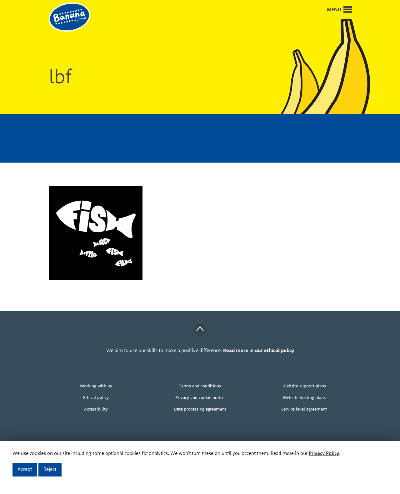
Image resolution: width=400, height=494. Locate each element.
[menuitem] (95, 386)
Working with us (96, 386)
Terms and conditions (200, 386)
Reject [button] (50, 469)
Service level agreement (304, 409)
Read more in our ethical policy (258, 350)
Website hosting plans (304, 397)
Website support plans (304, 386)
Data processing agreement (200, 409)
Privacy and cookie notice (199, 397)
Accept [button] (25, 469)
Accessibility (96, 409)
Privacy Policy (324, 453)
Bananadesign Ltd (74, 18)
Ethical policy (96, 397)
